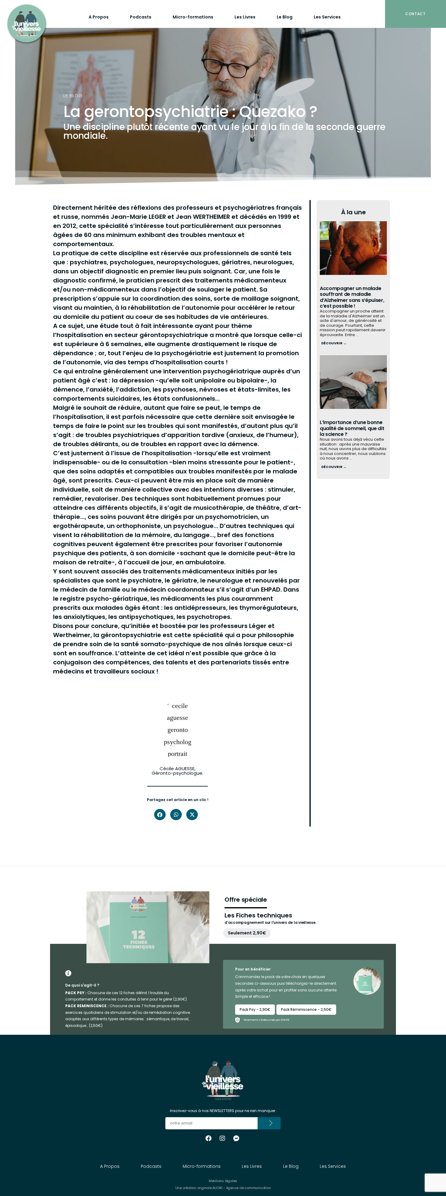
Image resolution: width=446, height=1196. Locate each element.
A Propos (99, 17)
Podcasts (140, 17)
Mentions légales (223, 1180)
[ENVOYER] (269, 1123)
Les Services (327, 17)
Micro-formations (193, 17)
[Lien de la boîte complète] (353, 288)
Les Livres (245, 17)
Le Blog (284, 17)
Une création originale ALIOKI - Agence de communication (223, 1187)
